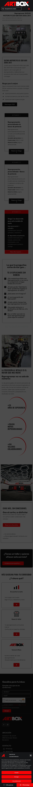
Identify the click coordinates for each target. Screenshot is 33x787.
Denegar (16, 776)
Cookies (8, 784)
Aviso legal (24, 784)
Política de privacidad (16, 784)
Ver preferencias (16, 781)
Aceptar (16, 772)
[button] (30, 755)
